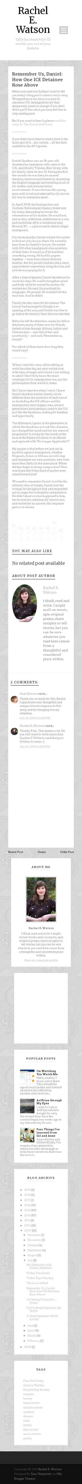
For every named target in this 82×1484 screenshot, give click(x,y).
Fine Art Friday (33, 1380)
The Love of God (37, 1283)
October (33, 1245)
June (30, 1325)
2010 (27, 1225)
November (34, 1240)
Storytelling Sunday (36, 1389)
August (32, 1255)
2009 (28, 1230)
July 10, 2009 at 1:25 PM (35, 718)
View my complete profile (41, 960)
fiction (27, 1425)
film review (31, 1429)
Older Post (67, 852)
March (32, 1335)
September (34, 1250)
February (33, 1340)
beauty (27, 1398)
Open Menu (63, 30)
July (30, 1260)
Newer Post (15, 852)
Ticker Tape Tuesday (39, 1278)
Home (42, 852)
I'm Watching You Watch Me (47, 1073)
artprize (28, 1394)
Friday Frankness (38, 1273)
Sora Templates (41, 1473)
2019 (27, 1189)
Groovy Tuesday (34, 1385)
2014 (27, 1215)
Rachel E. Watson (33, 20)
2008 (28, 1347)
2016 (27, 1205)
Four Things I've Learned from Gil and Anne (48, 1132)
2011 (27, 1220)
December (34, 1234)
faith (26, 1420)
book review (31, 1402)
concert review (33, 1407)
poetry (27, 1438)
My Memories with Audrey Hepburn (39, 1266)
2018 (27, 1194)
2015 (27, 1210)
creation (28, 1411)
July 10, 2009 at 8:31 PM (35, 746)
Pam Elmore (29, 693)
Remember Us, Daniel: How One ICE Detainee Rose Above (37, 79)
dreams (28, 1416)
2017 (27, 1200)
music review (32, 1434)
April (31, 1330)
